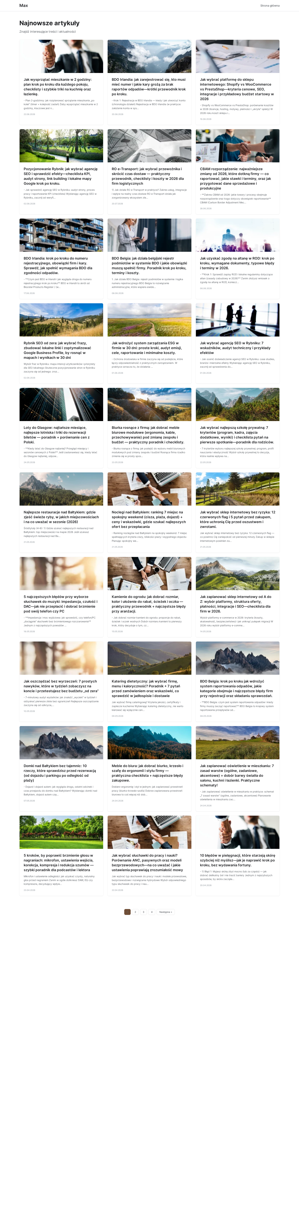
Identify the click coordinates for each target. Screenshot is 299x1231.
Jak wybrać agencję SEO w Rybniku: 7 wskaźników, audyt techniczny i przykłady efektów (235, 348)
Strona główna (270, 5)
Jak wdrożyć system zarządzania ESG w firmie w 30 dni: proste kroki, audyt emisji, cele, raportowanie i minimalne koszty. (147, 348)
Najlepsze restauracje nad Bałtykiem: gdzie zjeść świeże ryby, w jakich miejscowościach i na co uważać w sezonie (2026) (61, 517)
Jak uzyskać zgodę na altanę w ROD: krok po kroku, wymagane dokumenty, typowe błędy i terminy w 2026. (237, 263)
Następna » (165, 912)
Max (23, 5)
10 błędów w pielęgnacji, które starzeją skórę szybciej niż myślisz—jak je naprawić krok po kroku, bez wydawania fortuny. (237, 860)
